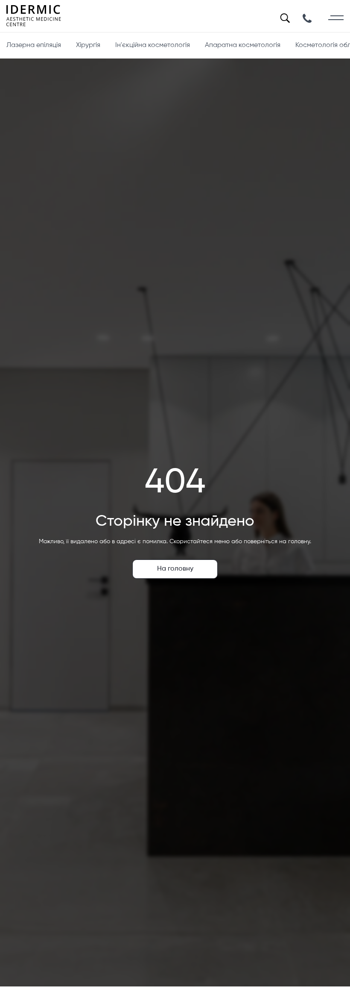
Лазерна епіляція (33, 45)
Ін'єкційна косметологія (152, 45)
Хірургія (88, 45)
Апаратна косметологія (242, 45)
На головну (175, 568)
